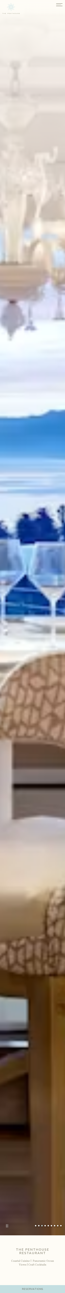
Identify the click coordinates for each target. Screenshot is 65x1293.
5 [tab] (48, 1225)
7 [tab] (54, 1225)
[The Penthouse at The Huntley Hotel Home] (13, 7)
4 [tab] (45, 1225)
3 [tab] (42, 1225)
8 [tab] (57, 1225)
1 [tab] (35, 1225)
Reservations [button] (32, 1289)
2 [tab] (38, 1225)
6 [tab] (51, 1225)
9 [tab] (60, 1225)
